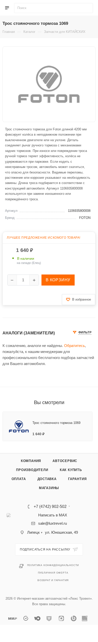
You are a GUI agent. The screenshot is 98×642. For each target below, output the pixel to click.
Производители (32, 470)
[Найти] (89, 8)
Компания (31, 461)
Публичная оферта (53, 572)
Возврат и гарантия (53, 580)
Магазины (49, 488)
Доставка (47, 479)
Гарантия (77, 479)
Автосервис (65, 461)
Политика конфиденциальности (53, 565)
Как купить (71, 470)
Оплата (19, 479)
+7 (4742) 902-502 (50, 507)
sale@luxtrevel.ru (52, 523)
